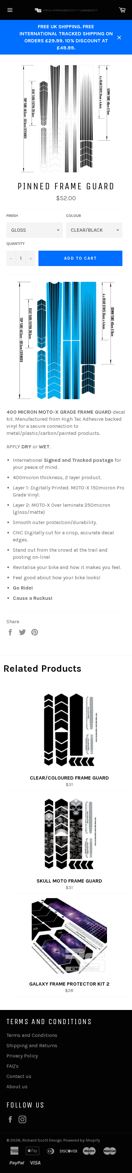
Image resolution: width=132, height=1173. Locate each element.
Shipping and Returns (31, 1045)
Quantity (15, 243)
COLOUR (73, 215)
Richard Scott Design (42, 1140)
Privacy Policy (22, 1056)
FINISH (12, 215)
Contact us (18, 1076)
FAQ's (12, 1066)
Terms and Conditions (31, 1035)
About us (17, 1086)
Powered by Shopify (81, 1140)
